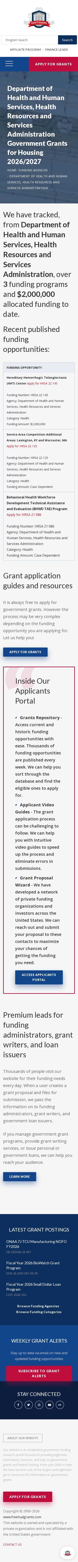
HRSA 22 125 (39, 458)
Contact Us (12, 1544)
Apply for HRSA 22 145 (42, 383)
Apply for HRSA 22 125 (22, 446)
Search (67, 40)
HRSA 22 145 (39, 395)
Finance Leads (56, 49)
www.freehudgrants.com (22, 1517)
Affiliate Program (25, 49)
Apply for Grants (53, 64)
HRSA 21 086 (44, 526)
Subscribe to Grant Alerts (39, 1373)
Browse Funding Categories (39, 1312)
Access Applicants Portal (39, 977)
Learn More (19, 1176)
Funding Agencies (33, 170)
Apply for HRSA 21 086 (24, 514)
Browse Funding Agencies (38, 1306)
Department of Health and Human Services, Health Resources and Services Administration (37, 182)
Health (24, 418)
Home (11, 170)
